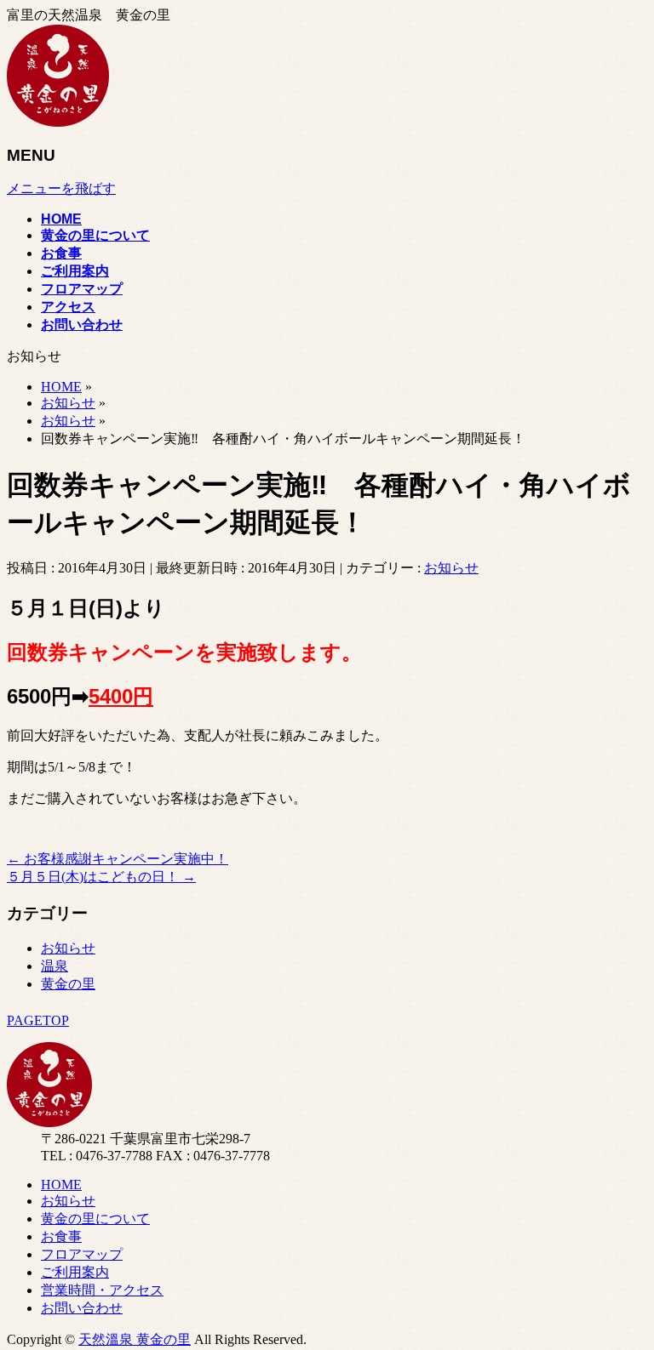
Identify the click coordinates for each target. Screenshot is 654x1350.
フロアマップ (82, 1254)
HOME (61, 1184)
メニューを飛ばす (61, 188)
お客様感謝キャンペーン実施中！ (117, 859)
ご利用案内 (75, 1272)
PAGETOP (38, 1020)
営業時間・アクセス (102, 1290)
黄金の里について (95, 1218)
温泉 (54, 966)
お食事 (61, 1236)
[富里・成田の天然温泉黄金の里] (58, 122)
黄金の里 (68, 984)
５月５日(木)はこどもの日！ (101, 876)
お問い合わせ (82, 1308)
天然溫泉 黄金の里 (134, 1339)
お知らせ (451, 568)
